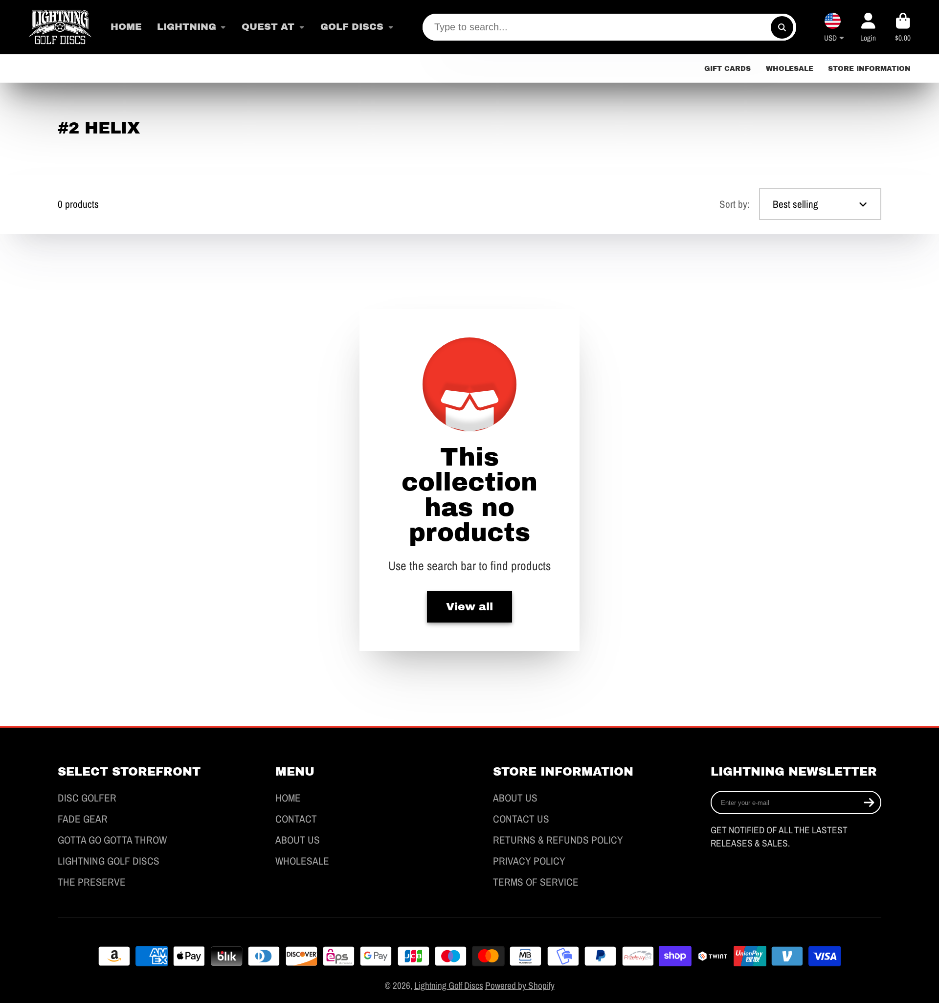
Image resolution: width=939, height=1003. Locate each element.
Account (868, 27)
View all (469, 607)
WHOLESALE (789, 68)
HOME (126, 27)
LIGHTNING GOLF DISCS (108, 861)
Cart (903, 27)
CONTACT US (521, 819)
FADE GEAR (83, 819)
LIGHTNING (186, 27)
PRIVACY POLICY (529, 861)
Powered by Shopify (520, 985)
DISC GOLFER (87, 798)
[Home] (60, 27)
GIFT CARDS (727, 68)
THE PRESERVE (92, 882)
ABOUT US (297, 840)
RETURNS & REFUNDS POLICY (558, 840)
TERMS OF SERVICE (536, 882)
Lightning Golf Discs (448, 985)
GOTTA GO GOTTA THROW (112, 840)
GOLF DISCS (351, 27)
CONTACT (296, 819)
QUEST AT (268, 27)
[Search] (782, 27)
